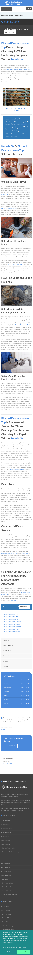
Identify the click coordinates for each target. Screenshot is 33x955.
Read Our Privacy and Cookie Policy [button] (14, 947)
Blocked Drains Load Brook (11, 629)
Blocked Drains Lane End (11, 617)
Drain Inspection (6, 832)
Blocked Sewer (6, 879)
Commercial (7, 651)
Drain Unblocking (7, 828)
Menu (29, 9)
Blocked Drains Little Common (12, 622)
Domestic (6, 656)
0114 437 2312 (11, 22)
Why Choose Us (8, 645)
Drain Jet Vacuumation (8, 848)
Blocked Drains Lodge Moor (12, 631)
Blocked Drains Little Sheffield (12, 626)
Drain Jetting (5, 836)
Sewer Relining (6, 910)
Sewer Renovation (7, 887)
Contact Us (24, 606)
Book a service (6, 9)
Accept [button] (24, 952)
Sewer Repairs (6, 906)
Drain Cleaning (6, 824)
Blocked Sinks (6, 863)
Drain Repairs (6, 840)
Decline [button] (9, 952)
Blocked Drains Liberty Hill (11, 619)
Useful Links (7, 901)
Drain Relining (6, 844)
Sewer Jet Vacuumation (9, 922)
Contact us (6, 666)
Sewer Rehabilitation (8, 891)
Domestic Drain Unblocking (9, 894)
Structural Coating (7, 918)
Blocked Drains (6, 821)
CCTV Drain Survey (7, 926)
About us (6, 640)
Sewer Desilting (6, 914)
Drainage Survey (6, 875)
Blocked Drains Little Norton (12, 624)
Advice (5, 661)
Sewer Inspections (7, 883)
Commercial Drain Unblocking (10, 852)
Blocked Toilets (6, 871)
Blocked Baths (6, 867)
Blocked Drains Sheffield (11, 614)
